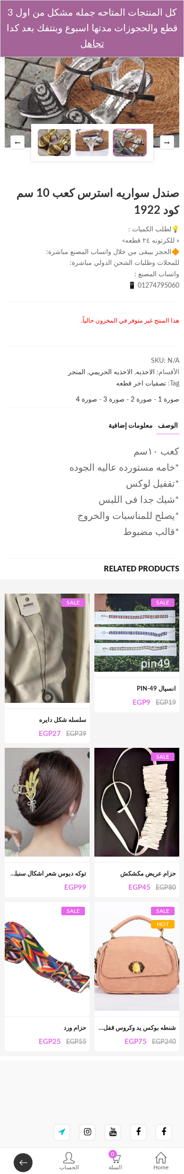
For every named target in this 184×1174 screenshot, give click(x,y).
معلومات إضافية (131, 425)
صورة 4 (86, 399)
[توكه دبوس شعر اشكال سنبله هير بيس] (47, 753)
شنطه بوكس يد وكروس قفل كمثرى (130, 1028)
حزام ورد (75, 1028)
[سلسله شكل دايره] (47, 599)
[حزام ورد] (47, 907)
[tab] (168, 428)
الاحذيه (145, 372)
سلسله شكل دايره (62, 720)
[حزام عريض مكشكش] (136, 753)
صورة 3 (113, 399)
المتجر (76, 372)
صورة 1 (167, 399)
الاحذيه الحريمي (111, 372)
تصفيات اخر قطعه (141, 383)
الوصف (168, 425)
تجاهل (92, 44)
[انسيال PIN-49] (136, 599)
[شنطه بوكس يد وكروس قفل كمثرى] (136, 907)
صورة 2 (140, 399)
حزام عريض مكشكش (148, 874)
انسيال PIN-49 (156, 689)
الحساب (69, 1167)
